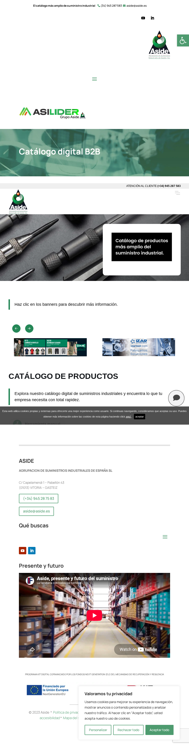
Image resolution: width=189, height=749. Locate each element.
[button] (183, 40)
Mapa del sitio (74, 717)
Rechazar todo (128, 730)
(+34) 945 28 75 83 (38, 498)
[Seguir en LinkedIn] (152, 18)
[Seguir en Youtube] (143, 18)
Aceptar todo (159, 730)
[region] (129, 713)
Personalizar (98, 730)
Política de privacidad (69, 712)
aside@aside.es (36, 511)
